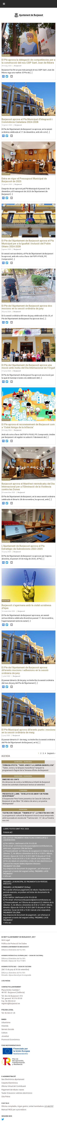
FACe (7, 1103)
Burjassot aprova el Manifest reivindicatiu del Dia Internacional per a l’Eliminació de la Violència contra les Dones (28, 486)
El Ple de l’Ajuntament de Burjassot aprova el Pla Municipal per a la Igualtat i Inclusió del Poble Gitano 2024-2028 (28, 243)
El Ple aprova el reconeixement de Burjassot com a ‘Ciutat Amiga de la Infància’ (28, 426)
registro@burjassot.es (10, 1004)
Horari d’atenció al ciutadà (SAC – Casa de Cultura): (22, 955)
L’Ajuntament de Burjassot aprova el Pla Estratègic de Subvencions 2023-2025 (23, 547)
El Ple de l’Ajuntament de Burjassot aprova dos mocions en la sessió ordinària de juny (27, 307)
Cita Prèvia (5, 981)
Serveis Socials (7, 1029)
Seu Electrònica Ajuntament (12, 1079)
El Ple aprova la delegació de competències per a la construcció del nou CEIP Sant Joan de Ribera (28, 61)
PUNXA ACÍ (7, 832)
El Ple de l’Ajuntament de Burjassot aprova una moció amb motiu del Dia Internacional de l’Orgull (28, 366)
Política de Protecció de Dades (14, 944)
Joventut (5, 1036)
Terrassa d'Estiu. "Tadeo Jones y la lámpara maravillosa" (28, 765)
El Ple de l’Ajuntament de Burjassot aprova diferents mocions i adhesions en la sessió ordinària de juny (25, 670)
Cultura (4, 1033)
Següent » (51, 753)
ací (9, 876)
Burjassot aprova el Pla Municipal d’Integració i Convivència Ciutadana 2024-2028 (27, 121)
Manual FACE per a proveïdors (13, 1110)
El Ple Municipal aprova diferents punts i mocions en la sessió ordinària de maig (28, 731)
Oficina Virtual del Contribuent (13, 1086)
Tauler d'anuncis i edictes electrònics (16, 1093)
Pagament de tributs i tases (12, 1090)
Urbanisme (5, 1023)
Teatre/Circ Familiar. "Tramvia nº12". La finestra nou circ (28, 813)
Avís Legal (5, 940)
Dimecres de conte (10, 779)
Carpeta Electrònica (9, 1083)
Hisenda (4, 1026)
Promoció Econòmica (10, 1040)
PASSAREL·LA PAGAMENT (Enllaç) (17, 887)
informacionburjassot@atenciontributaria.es (33, 846)
